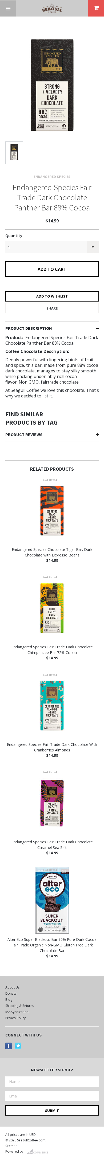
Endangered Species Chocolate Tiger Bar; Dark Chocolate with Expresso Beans (52, 552)
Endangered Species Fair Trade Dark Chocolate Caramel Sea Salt (52, 844)
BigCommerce (38, 1152)
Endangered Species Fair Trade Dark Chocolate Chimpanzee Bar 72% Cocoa (52, 649)
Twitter (18, 1046)
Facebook (8, 1046)
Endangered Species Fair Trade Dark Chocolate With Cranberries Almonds (52, 747)
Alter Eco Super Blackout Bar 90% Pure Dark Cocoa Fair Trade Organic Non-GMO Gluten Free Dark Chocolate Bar (52, 945)
